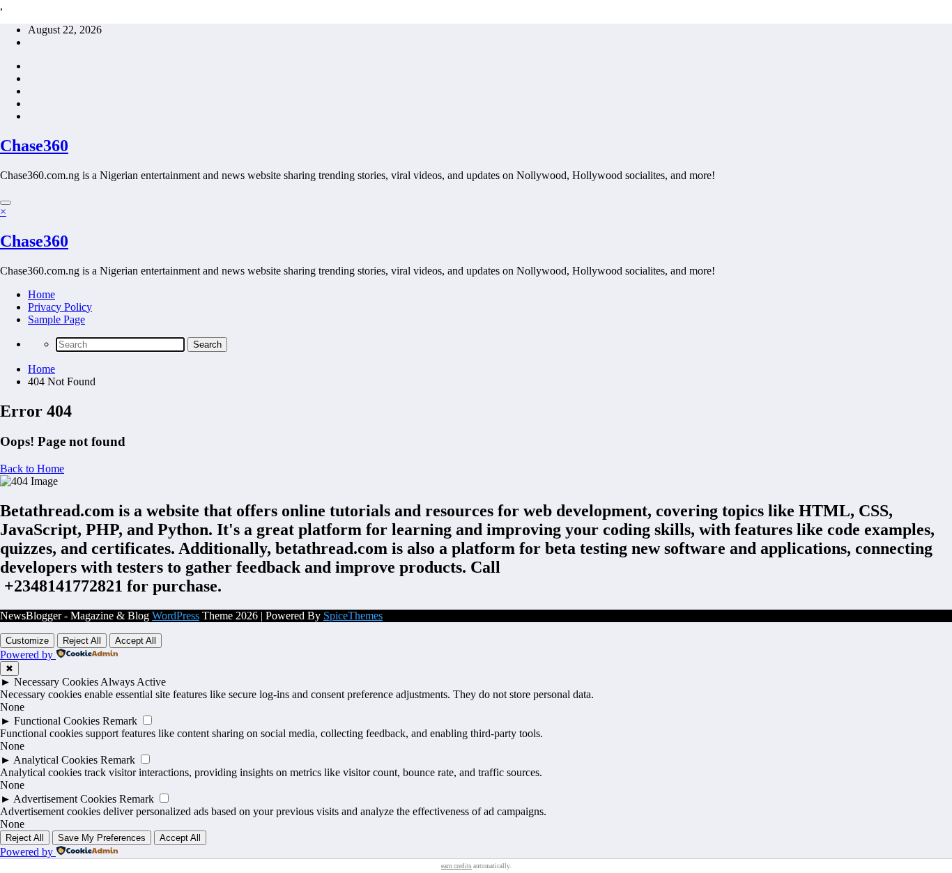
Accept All (135, 640)
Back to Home (32, 468)
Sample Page (56, 319)
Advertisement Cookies (64, 799)
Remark (119, 721)
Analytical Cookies (55, 760)
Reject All (82, 640)
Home (41, 294)
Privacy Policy (60, 307)
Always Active (133, 682)
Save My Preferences (102, 838)
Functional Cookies (57, 721)
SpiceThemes (353, 615)
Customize (27, 640)
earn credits (456, 866)
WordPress (175, 615)
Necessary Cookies (56, 682)
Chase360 (34, 146)
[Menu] (5, 203)
